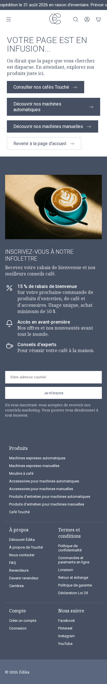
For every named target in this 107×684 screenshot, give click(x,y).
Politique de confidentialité (70, 548)
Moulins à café (21, 473)
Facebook (66, 620)
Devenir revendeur (24, 578)
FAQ (12, 563)
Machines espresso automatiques (37, 458)
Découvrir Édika (22, 539)
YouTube (65, 644)
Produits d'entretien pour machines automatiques (49, 496)
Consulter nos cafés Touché (41, 87)
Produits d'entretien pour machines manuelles (46, 504)
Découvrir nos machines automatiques (37, 106)
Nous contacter (22, 555)
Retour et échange (73, 577)
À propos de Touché (26, 547)
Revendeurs (19, 570)
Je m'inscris (53, 393)
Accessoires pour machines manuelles (41, 489)
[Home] (53, 19)
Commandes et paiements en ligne (73, 560)
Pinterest (65, 628)
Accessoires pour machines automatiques (44, 481)
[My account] (87, 19)
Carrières (16, 586)
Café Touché (19, 512)
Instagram (66, 636)
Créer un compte (22, 620)
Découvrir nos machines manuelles (48, 126)
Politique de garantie (75, 585)
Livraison (65, 570)
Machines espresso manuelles (34, 466)
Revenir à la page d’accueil (39, 143)
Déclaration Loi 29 (73, 593)
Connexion (18, 628)
